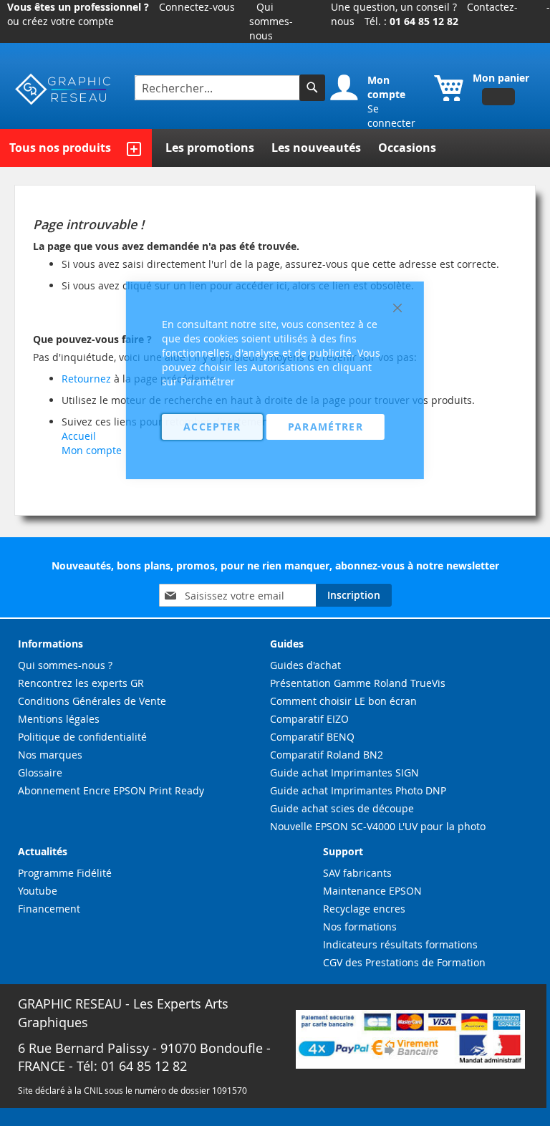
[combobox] (219, 87)
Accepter (212, 426)
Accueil (79, 436)
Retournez (86, 378)
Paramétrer (326, 426)
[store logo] (63, 89)
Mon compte (92, 450)
